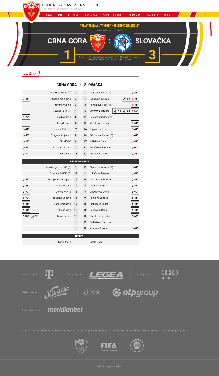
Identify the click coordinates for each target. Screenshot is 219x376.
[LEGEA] (106, 274)
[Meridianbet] (65, 310)
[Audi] (170, 274)
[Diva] (91, 292)
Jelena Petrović (62, 129)
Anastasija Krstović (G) (58, 167)
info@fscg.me (178, 330)
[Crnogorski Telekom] (49, 274)
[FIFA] (109, 346)
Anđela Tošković (62, 147)
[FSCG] (81, 346)
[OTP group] (135, 292)
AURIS (118, 366)
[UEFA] (137, 346)
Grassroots (152, 14)
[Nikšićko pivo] (57, 292)
